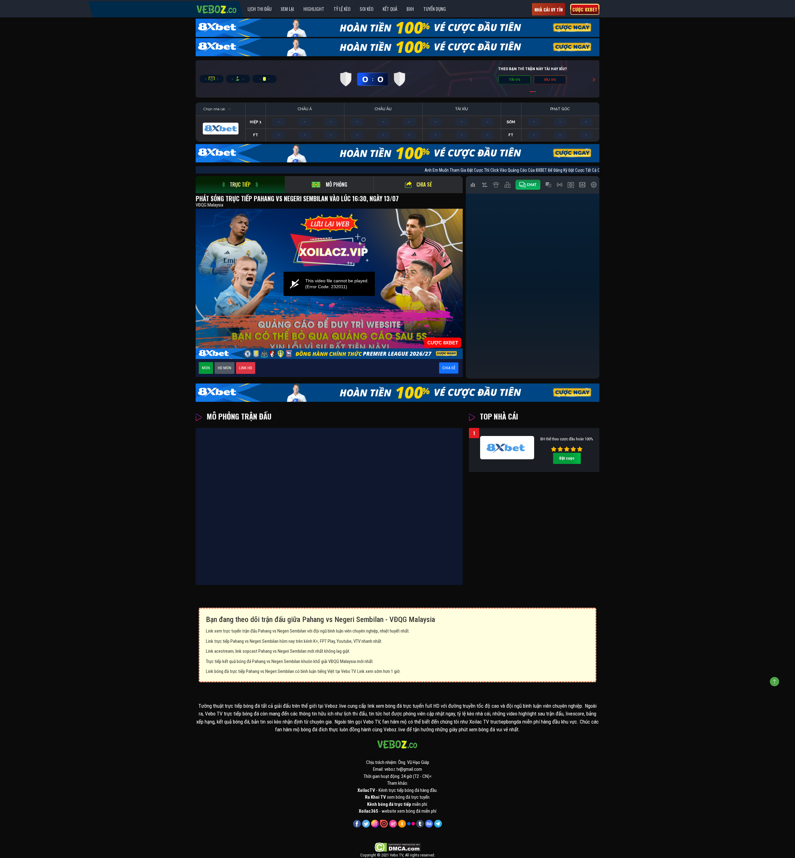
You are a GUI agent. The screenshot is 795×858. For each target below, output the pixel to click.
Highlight (313, 8)
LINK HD (245, 367)
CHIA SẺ (448, 367)
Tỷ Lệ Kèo (342, 8)
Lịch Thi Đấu (259, 8)
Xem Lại (287, 8)
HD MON (224, 367)
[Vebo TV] (217, 8)
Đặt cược (567, 458)
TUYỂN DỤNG (434, 8)
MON (206, 367)
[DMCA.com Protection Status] (398, 847)
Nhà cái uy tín (548, 9)
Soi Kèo (366, 8)
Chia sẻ (424, 184)
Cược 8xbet (584, 9)
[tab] (240, 184)
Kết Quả (390, 8)
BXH (410, 8)
